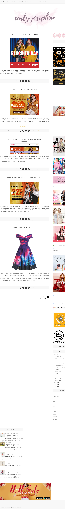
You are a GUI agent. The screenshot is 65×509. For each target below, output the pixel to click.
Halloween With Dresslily (24, 228)
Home (1, 1)
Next (37, 105)
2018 (55, 382)
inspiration (55, 409)
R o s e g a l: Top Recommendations (24, 139)
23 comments (10, 81)
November (57, 356)
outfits (54, 411)
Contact (45, 1)
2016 (55, 386)
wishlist (55, 416)
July (56, 375)
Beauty (6, 1)
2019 (55, 354)
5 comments (10, 287)
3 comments (10, 169)
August (56, 373)
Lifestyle (19, 1)
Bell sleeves (8, 442)
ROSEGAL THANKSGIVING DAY (24, 90)
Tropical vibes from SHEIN (11, 433)
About (39, 1)
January (57, 380)
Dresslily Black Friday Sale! (24, 34)
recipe (54, 414)
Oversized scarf (9, 471)
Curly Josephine (41, 81)
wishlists (55, 419)
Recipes (33, 1)
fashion (54, 404)
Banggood (55, 254)
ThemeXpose (10, 507)
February (57, 378)
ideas (54, 406)
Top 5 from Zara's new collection (13, 462)
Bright (6, 453)
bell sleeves (56, 396)
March (56, 377)
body (54, 398)
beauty (54, 393)
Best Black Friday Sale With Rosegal (24, 178)
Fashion (13, 1)
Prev (12, 105)
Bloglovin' (27, 1)
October (57, 371)
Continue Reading (24, 126)
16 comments (10, 130)
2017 (55, 384)
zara (54, 421)
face (54, 401)
